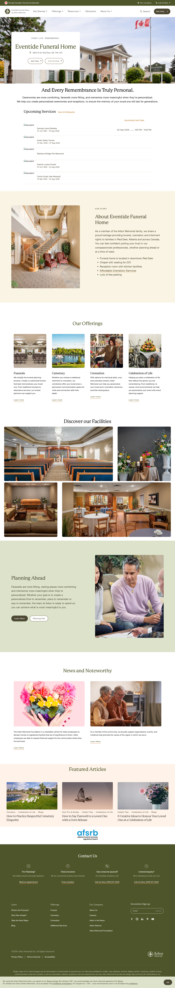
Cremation (55, 920)
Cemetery (54, 915)
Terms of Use (52, 981)
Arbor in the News (97, 920)
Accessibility (50, 957)
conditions (133, 983)
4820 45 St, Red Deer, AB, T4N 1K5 (47, 52)
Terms (120, 981)
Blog (13, 925)
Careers (93, 915)
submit (158, 911)
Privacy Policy (17, 957)
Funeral (53, 910)
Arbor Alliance (95, 925)
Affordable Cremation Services (118, 270)
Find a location (68, 882)
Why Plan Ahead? (18, 915)
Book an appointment (28, 882)
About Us (93, 910)
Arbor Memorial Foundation (101, 931)
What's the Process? (20, 910)
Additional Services (58, 925)
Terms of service (33, 957)
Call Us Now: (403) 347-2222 (107, 882)
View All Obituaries (66, 112)
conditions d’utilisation (62, 983)
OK (168, 982)
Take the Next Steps (19, 920)
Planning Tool (39, 618)
